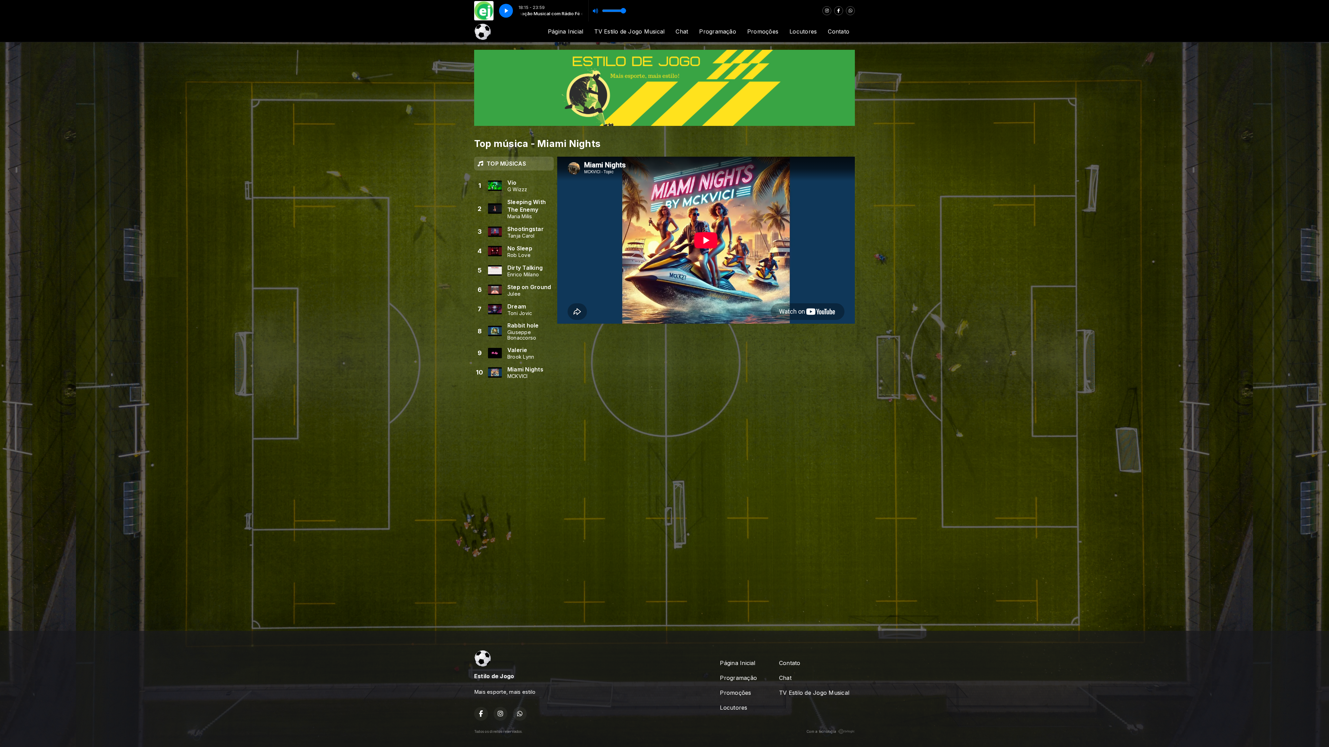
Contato (838, 31)
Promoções (762, 31)
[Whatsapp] (850, 10)
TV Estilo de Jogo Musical (629, 31)
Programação (717, 31)
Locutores (803, 31)
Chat (682, 31)
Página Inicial (565, 31)
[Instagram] (826, 10)
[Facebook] (838, 10)
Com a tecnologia (821, 731)
